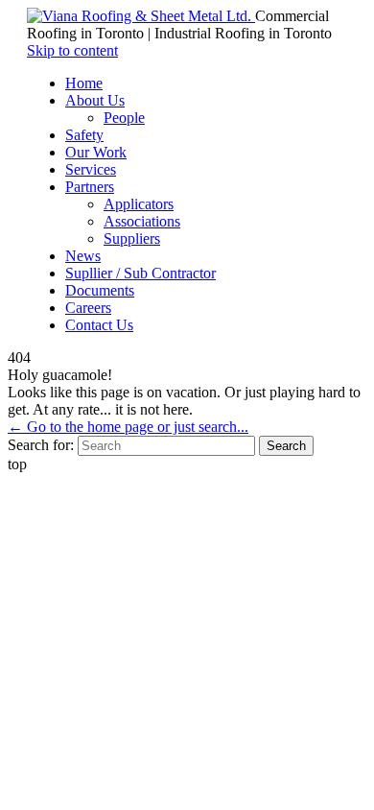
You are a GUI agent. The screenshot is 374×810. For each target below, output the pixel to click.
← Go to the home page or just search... (128, 426)
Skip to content (72, 50)
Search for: (41, 445)
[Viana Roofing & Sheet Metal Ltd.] (141, 16)
